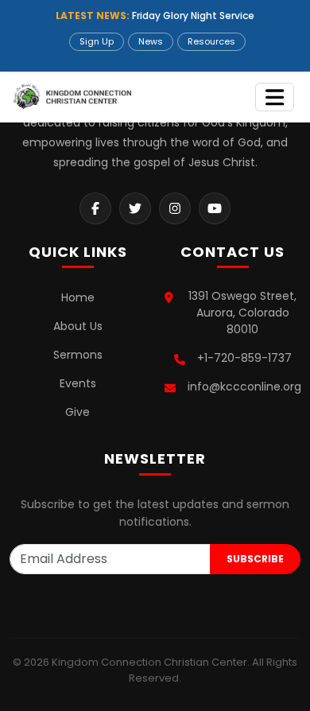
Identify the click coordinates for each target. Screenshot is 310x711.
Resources (211, 41)
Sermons (78, 355)
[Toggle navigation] (274, 97)
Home (78, 297)
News (150, 41)
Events (78, 383)
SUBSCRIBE (255, 558)
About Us (78, 326)
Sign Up (96, 41)
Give (77, 412)
